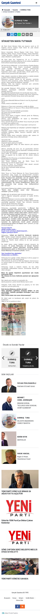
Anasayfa (7, 598)
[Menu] (36, 3)
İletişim (21, 598)
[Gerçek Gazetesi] (11, 3)
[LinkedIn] (15, 34)
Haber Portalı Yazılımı (11, 613)
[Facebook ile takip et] (17, 606)
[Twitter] (12, 34)
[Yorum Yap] (31, 34)
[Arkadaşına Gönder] (23, 34)
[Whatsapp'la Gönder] (19, 34)
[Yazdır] (27, 34)
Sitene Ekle (19, 600)
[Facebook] (8, 34)
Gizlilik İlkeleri (30, 598)
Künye (14, 598)
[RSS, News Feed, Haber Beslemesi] (22, 606)
